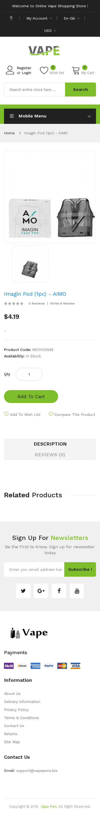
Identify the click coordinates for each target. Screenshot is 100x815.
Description (50, 444)
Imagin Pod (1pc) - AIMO (46, 133)
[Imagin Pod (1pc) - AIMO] (30, 263)
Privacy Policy (16, 709)
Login (26, 73)
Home (9, 133)
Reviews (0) (50, 454)
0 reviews (37, 303)
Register (24, 68)
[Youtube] (77, 591)
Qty (7, 374)
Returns (11, 734)
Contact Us (14, 726)
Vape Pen (49, 807)
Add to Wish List (25, 414)
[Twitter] (23, 591)
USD (48, 30)
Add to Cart (31, 396)
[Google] (41, 591)
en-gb (70, 18)
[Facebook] (59, 591)
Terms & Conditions (21, 718)
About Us (12, 693)
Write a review (62, 303)
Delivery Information (22, 701)
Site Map (12, 742)
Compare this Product (74, 414)
